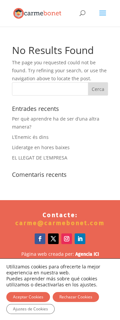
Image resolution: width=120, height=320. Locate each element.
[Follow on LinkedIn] (80, 238)
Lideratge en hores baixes (41, 147)
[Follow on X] (53, 238)
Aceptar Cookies (28, 297)
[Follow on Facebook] (40, 238)
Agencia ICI (87, 254)
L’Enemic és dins (30, 137)
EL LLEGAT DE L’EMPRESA (39, 158)
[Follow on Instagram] (66, 238)
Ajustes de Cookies (30, 309)
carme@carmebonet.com (60, 223)
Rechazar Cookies (75, 297)
